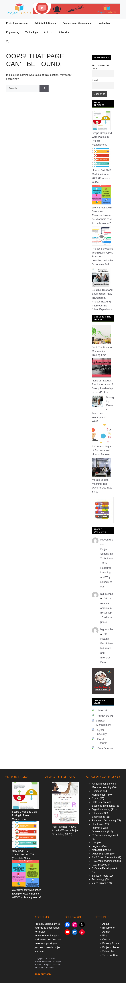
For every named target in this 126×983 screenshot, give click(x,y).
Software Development (104, 868)
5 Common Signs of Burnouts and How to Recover (102, 450)
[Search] (44, 88)
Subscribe (63, 32)
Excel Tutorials (102, 741)
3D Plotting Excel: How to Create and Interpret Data (106, 648)
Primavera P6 (105, 715)
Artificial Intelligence (45, 23)
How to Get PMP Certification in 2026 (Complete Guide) (23, 855)
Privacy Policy (110, 943)
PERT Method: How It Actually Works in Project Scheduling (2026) (65, 830)
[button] (7, 41)
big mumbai (107, 593)
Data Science (105, 748)
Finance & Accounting (104, 820)
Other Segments (101, 853)
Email (95, 80)
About (105, 923)
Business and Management (77, 23)
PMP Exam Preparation (105, 857)
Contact (106, 939)
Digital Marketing (101, 809)
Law (94, 842)
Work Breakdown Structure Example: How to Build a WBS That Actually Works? (102, 215)
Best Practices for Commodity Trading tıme (102, 351)
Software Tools (100, 875)
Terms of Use (110, 955)
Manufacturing (99, 850)
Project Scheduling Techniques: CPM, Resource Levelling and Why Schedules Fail (102, 256)
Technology (31, 32)
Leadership (104, 23)
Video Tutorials (100, 883)
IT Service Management (105, 835)
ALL (46, 32)
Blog (104, 935)
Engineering (12, 32)
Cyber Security (102, 732)
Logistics (97, 846)
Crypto (95, 798)
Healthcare (98, 824)
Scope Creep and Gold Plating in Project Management (24, 815)
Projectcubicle (110, 947)
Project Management (17, 23)
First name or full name (100, 66)
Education (97, 813)
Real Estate (98, 864)
